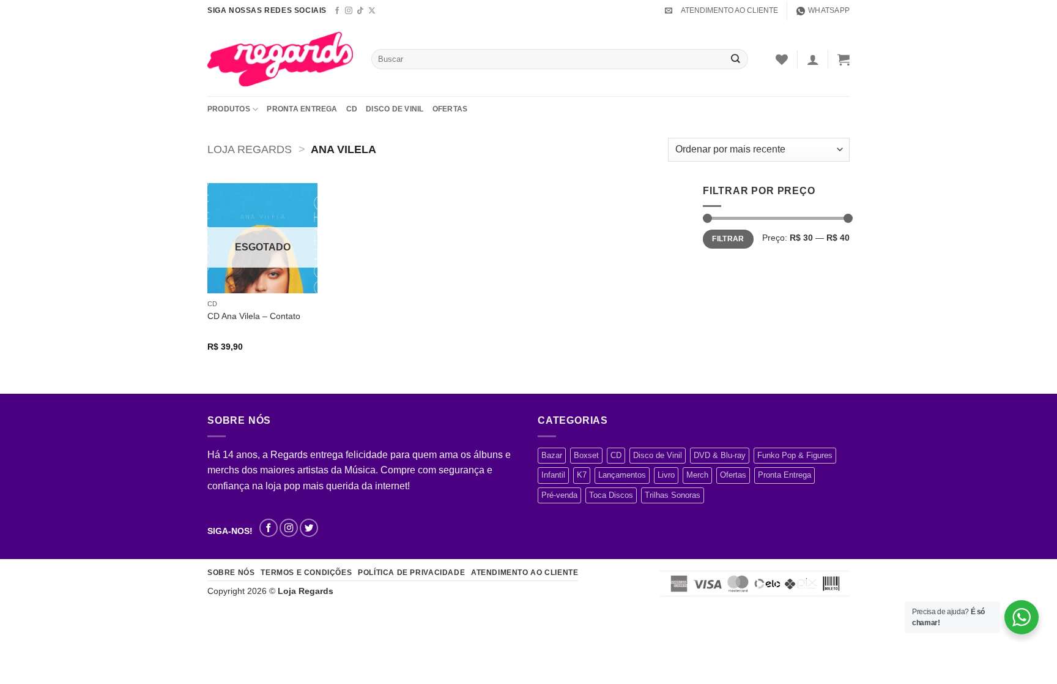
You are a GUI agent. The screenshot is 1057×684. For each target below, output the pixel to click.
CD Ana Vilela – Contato (253, 316)
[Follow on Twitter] (309, 528)
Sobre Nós (231, 572)
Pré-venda (559, 495)
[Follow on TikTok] (360, 11)
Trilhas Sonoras (672, 495)
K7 (582, 474)
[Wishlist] (782, 59)
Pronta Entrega (302, 109)
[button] (668, 10)
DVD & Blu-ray (720, 455)
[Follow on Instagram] (348, 11)
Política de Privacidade (411, 572)
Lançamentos (622, 474)
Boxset (586, 455)
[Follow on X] (372, 11)
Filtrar (728, 239)
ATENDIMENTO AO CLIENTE (729, 10)
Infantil (553, 474)
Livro (666, 474)
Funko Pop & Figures (795, 455)
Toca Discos (611, 495)
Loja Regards (249, 149)
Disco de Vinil (394, 109)
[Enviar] (735, 59)
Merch (697, 474)
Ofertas (450, 109)
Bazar (551, 455)
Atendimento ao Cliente (524, 572)
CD (351, 109)
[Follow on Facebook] (337, 11)
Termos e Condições (306, 572)
